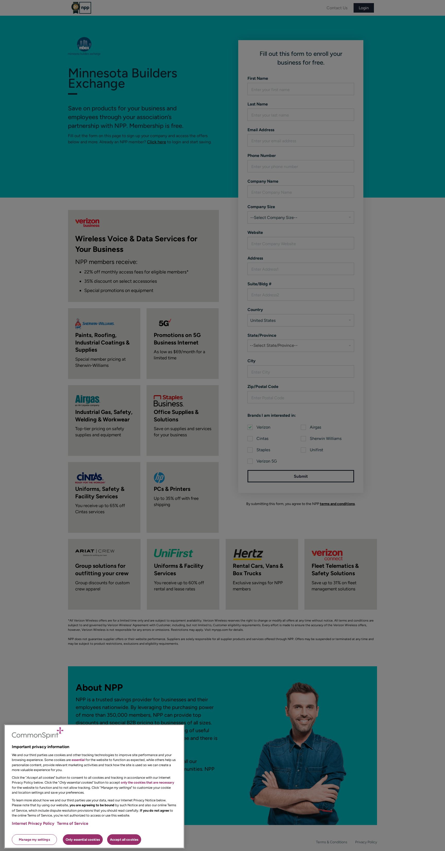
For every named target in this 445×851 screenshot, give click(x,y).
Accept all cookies (124, 839)
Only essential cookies (83, 839)
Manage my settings (34, 839)
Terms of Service (72, 823)
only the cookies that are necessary (147, 782)
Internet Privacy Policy (33, 823)
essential (78, 760)
